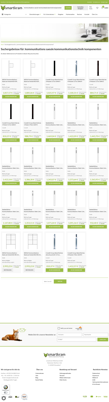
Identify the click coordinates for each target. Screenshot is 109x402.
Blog (36, 377)
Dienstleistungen (34, 14)
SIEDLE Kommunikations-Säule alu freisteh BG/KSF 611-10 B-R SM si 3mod (31, 81)
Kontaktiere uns (96, 2)
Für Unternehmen (48, 14)
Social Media (39, 380)
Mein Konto (90, 7)
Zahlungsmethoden (65, 373)
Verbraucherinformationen (100, 382)
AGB (93, 380)
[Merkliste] (97, 8)
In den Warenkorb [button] (11, 96)
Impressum (95, 375)
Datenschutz (96, 373)
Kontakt (86, 14)
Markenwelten (70, 14)
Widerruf (95, 377)
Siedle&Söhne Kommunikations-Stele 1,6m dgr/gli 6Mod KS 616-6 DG (97, 168)
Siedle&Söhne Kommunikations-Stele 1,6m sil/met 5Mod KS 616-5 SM (10, 211)
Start (2, 44)
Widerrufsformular (65, 377)
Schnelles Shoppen (80, 7)
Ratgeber (60, 14)
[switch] (5, 392)
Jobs (36, 375)
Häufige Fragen (104, 2)
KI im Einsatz (96, 384)
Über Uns (95, 14)
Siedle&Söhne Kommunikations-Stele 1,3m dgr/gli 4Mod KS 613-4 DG (76, 211)
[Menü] (9, 385)
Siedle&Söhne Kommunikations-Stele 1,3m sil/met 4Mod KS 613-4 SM (97, 211)
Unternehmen (39, 373)
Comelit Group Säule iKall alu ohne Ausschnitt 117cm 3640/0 (54, 255)
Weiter (60, 281)
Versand (17, 93)
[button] (3, 398)
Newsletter (89, 2)
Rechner (79, 14)
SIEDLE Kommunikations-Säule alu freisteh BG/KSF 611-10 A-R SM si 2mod (9, 81)
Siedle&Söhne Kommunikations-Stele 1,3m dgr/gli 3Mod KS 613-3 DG (54, 211)
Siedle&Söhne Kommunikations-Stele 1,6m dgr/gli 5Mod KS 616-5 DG (54, 168)
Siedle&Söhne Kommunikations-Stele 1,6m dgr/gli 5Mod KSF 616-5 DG (10, 168)
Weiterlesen (7, 270)
